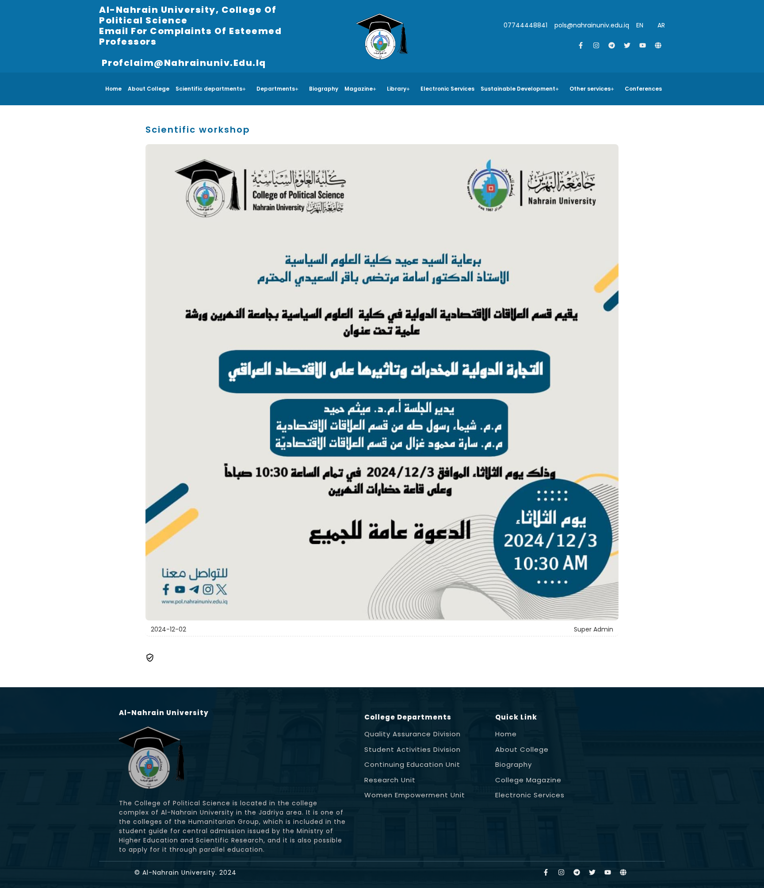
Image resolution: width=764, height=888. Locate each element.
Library (396, 88)
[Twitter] (627, 45)
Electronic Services (447, 88)
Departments (275, 88)
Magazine (358, 88)
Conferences (643, 88)
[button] (212, 89)
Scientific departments (209, 88)
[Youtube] (642, 45)
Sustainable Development (518, 88)
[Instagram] (596, 45)
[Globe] (658, 45)
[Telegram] (612, 45)
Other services (590, 88)
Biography (323, 88)
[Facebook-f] (581, 45)
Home (113, 88)
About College (148, 88)
